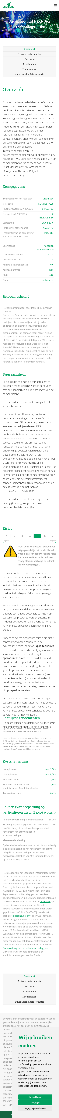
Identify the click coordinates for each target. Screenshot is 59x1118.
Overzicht (29, 48)
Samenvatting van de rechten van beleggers (25, 948)
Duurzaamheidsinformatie (29, 74)
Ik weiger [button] (35, 1102)
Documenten (29, 69)
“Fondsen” (45, 901)
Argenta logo (8, 5)
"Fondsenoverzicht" (21, 915)
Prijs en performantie (29, 54)
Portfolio (29, 59)
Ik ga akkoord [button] (35, 1097)
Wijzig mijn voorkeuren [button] (35, 1108)
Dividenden (29, 64)
